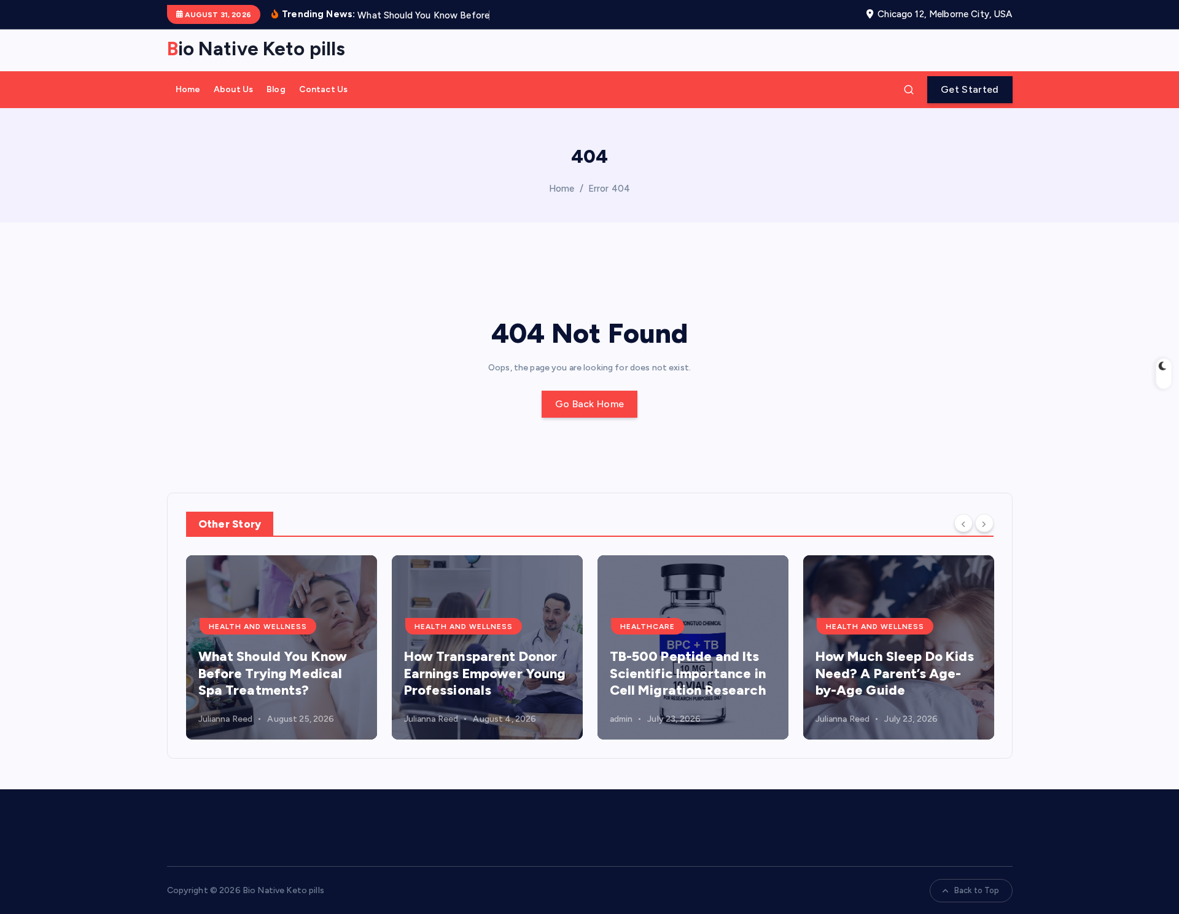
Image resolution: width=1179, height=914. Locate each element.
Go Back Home (590, 404)
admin (621, 719)
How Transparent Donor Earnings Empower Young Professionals (485, 673)
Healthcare (647, 626)
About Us (233, 89)
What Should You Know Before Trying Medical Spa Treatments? (273, 673)
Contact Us (323, 89)
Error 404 (609, 188)
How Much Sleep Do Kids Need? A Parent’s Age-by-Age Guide (895, 673)
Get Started (969, 89)
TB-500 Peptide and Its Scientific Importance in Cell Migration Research (688, 673)
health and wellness (258, 626)
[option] (281, 647)
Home (188, 89)
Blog (276, 89)
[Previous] (963, 523)
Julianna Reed (225, 719)
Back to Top (977, 890)
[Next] (984, 523)
